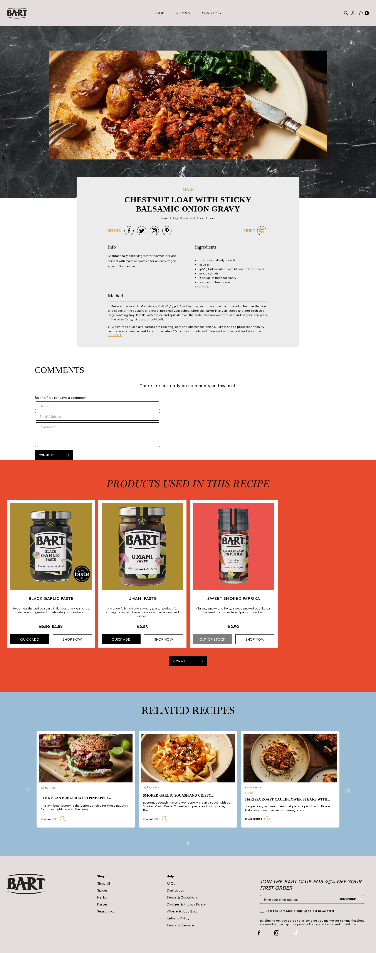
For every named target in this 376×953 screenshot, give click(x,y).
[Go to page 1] (188, 843)
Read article (49, 818)
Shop (159, 13)
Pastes (102, 904)
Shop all (103, 883)
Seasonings (106, 911)
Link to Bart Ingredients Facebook (259, 933)
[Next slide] (347, 790)
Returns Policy (178, 918)
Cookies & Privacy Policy (186, 904)
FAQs (170, 883)
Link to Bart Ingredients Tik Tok (290, 933)
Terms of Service (180, 925)
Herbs (102, 897)
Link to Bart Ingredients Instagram (271, 933)
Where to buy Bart (181, 911)
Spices (102, 890)
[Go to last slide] (28, 790)
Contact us (175, 890)
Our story (212, 13)
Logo (17, 13)
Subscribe (347, 899)
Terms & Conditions (182, 897)
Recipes (183, 13)
